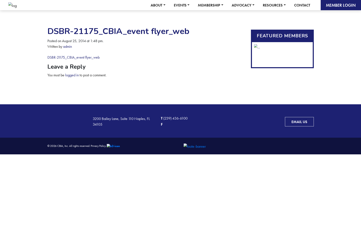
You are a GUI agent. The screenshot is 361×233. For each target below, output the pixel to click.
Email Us (299, 121)
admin (67, 46)
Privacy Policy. (98, 146)
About (156, 5)
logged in (72, 75)
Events (180, 5)
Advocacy (242, 5)
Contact (302, 5)
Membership (209, 5)
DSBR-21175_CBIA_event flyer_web (73, 57)
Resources (273, 5)
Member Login (341, 5)
